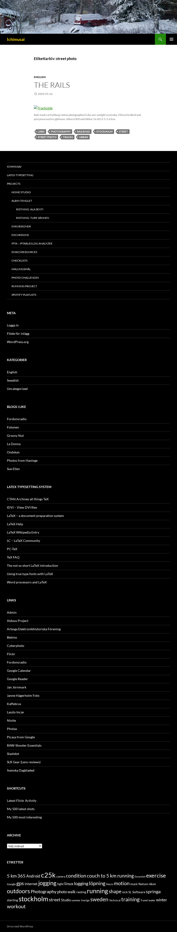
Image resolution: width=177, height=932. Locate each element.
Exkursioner (21, 226)
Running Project (24, 286)
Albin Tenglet (22, 200)
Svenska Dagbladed (20, 770)
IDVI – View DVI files (22, 507)
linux (68, 883)
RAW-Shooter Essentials (24, 745)
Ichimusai (16, 39)
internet (31, 883)
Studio (66, 900)
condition (76, 875)
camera (60, 876)
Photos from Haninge (22, 460)
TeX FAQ (13, 557)
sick (125, 892)
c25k (48, 875)
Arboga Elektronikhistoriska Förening (34, 629)
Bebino (12, 637)
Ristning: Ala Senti (29, 209)
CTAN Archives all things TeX (28, 499)
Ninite (11, 720)
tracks (68, 137)
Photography (61, 131)
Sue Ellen (13, 469)
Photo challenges (25, 277)
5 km (12, 875)
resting (81, 892)
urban (83, 137)
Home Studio (21, 192)
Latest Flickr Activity (21, 800)
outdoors (18, 890)
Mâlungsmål (21, 269)
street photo (47, 137)
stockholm (104, 131)
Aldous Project (17, 621)
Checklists (19, 260)
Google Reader (17, 679)
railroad (83, 131)
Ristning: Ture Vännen (32, 218)
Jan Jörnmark (16, 687)
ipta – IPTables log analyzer (32, 243)
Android (33, 876)
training (130, 899)
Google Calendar (19, 671)
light (60, 884)
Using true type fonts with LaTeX (30, 574)
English (40, 77)
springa (153, 891)
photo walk (66, 892)
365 (21, 875)
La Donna (14, 444)
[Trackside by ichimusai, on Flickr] (43, 107)
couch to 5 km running (110, 875)
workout (16, 906)
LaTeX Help (15, 524)
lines (41, 131)
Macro (109, 884)
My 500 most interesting (24, 817)
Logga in (13, 325)
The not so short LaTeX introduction (32, 565)
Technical (115, 900)
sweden (99, 899)
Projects (13, 183)
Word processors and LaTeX (27, 582)
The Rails (52, 85)
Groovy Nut (15, 435)
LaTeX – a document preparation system (35, 516)
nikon (152, 884)
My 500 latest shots (21, 809)
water (151, 900)
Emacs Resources (24, 252)
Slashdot (13, 754)
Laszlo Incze (15, 712)
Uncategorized (17, 389)
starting (12, 900)
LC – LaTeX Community (23, 541)
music (134, 884)
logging (81, 883)
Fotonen (13, 427)
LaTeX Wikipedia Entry (23, 532)
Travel (144, 900)
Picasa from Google (21, 737)
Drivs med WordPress (20, 926)
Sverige (85, 900)
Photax (12, 729)
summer (75, 900)
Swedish (13, 380)
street (123, 131)
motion (122, 883)
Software (138, 892)
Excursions (20, 235)
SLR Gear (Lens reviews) (24, 762)
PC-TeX (12, 549)
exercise (156, 875)
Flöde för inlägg (18, 333)
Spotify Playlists (24, 294)
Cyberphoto (15, 646)
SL (130, 892)
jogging (47, 882)
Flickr (11, 654)
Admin (12, 612)
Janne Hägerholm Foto (23, 695)
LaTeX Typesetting (20, 175)
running (97, 891)
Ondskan (13, 452)
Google (11, 884)
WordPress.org (18, 342)
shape (115, 891)
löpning (97, 883)
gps (20, 883)
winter (161, 900)
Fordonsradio (17, 419)
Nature (143, 884)
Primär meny (171, 39)
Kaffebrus (14, 704)
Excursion (140, 876)
